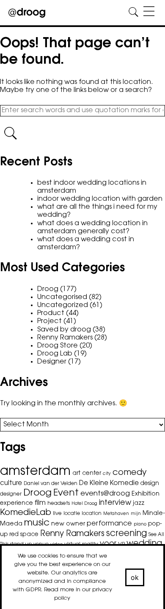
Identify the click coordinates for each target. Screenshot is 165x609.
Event (66, 493)
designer (11, 494)
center (91, 474)
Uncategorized (62, 305)
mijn (136, 514)
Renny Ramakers (65, 337)
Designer (51, 361)
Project (49, 321)
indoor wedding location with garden (99, 199)
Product (50, 313)
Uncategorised (62, 297)
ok (135, 577)
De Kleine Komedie (109, 483)
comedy (130, 473)
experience (16, 504)
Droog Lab (54, 353)
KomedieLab (25, 513)
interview (115, 503)
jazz (138, 504)
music (37, 523)
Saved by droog (64, 329)
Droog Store (57, 345)
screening (126, 534)
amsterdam (35, 472)
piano (140, 524)
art (76, 474)
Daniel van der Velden (50, 483)
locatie (71, 513)
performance (109, 523)
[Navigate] (148, 12)
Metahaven (116, 514)
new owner (68, 524)
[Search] (133, 12)
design (149, 484)
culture (11, 483)
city (107, 474)
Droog (47, 289)
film (40, 503)
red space (23, 535)
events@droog (105, 493)
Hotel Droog (84, 503)
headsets (58, 503)
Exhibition (146, 494)
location (92, 513)
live (57, 513)
